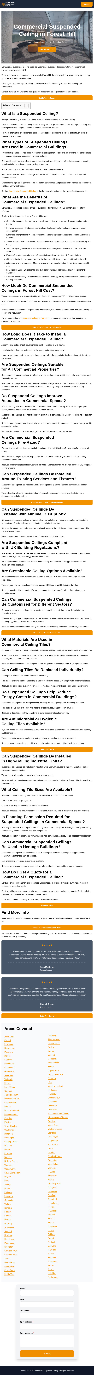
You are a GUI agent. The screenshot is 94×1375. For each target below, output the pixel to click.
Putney (7, 1220)
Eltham (7, 1107)
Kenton (51, 1223)
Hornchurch (53, 1203)
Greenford (52, 1199)
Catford (7, 1040)
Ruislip (51, 1269)
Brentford (52, 1133)
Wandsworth (9, 1169)
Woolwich (8, 1165)
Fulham (7, 1212)
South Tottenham (55, 1074)
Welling (7, 1204)
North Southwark (11, 1110)
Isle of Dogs (9, 1087)
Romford (51, 1195)
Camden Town (10, 1251)
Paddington (9, 1243)
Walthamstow (54, 1098)
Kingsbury (52, 1176)
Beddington (9, 1138)
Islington (8, 1208)
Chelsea (8, 1153)
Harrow (51, 1230)
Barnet (51, 1238)
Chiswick (52, 1078)
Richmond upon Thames (58, 1113)
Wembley (52, 1168)
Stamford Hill (53, 1063)
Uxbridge (52, 1273)
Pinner (51, 1265)
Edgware (52, 1246)
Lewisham (8, 1044)
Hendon (51, 1152)
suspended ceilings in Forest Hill (36, 318)
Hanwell (51, 1172)
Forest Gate (9, 1262)
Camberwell (9, 1068)
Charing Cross (10, 1142)
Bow (6, 1181)
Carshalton (9, 1200)
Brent (50, 1148)
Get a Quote (45, 49)
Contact (86, 4)
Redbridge (52, 1090)
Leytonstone (53, 1070)
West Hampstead (55, 1086)
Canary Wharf (10, 1103)
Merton (7, 1149)
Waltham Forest (55, 1129)
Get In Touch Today (47, 98)
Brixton (7, 1056)
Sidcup (7, 1184)
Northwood (53, 1277)
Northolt (51, 1242)
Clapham (8, 1091)
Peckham (8, 1052)
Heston (51, 1207)
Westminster (9, 1130)
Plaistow (8, 1192)
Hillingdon (52, 1261)
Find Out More (47, 905)
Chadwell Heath (55, 1156)
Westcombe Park (11, 1099)
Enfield (51, 1219)
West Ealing (53, 1164)
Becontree (52, 1109)
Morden (7, 1188)
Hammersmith (54, 1043)
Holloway (52, 1035)
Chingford (52, 1187)
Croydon (8, 1118)
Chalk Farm (9, 1270)
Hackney (8, 1223)
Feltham (51, 1234)
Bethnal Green (10, 1161)
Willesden (52, 1106)
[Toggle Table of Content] (25, 106)
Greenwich (9, 1071)
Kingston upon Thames (58, 1117)
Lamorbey (8, 1196)
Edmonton (52, 1160)
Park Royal (53, 1137)
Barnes (51, 1051)
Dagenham (53, 1141)
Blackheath (9, 1064)
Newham (8, 1235)
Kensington (9, 1239)
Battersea (8, 1134)
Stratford (8, 1231)
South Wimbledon (12, 1173)
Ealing (51, 1180)
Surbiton (51, 1121)
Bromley (8, 1157)
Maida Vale (9, 1274)
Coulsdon (52, 1059)
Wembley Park (54, 1184)
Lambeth (8, 1060)
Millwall (7, 1083)
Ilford (50, 1082)
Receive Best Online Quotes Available (47, 502)
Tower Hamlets (10, 1126)
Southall (51, 1215)
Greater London (11, 1114)
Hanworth (52, 1211)
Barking (51, 1055)
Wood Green (53, 1125)
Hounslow (52, 1191)
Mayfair (7, 1177)
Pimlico (7, 1122)
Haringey (52, 1094)
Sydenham (9, 1036)
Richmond (52, 1102)
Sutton (7, 1259)
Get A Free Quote (47, 749)
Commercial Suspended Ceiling (22, 191)
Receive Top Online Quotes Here (47, 633)
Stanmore (52, 1258)
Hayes (51, 1254)
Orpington (8, 1247)
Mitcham (8, 1146)
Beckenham (9, 1048)
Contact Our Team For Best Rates (47, 327)
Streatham (8, 1075)
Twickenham (53, 1145)
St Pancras (9, 1227)
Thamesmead (54, 1039)
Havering (52, 1250)
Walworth (8, 1079)
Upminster (52, 1226)
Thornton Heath (11, 1095)
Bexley (51, 1047)
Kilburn (51, 1067)
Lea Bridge (9, 1266)
